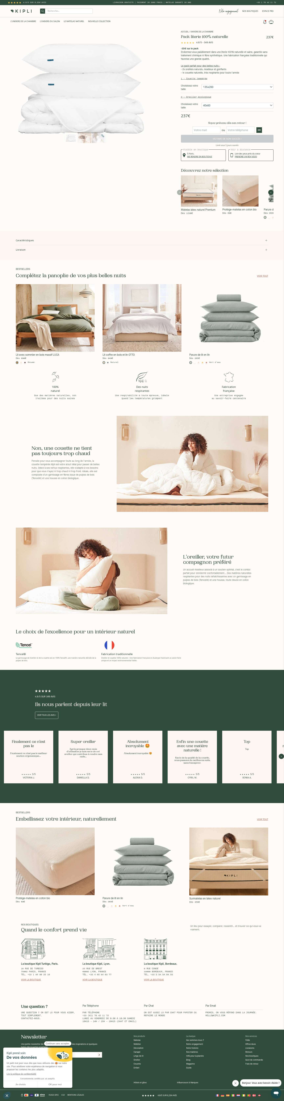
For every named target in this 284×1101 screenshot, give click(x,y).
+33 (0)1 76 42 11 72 (96, 1016)
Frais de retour (251, 1064)
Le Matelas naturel (74, 21)
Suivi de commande (254, 1060)
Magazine (190, 1064)
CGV (63, 1095)
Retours (248, 1052)
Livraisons (249, 1048)
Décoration (138, 1048)
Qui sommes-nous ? (195, 1040)
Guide (188, 1068)
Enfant (136, 1068)
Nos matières (192, 1052)
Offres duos (250, 1044)
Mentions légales (75, 1095)
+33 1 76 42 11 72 (266, 2)
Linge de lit (138, 1056)
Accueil (185, 32)
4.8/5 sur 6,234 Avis (34, 2)
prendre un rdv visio (246, 156)
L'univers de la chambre (23, 21)
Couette (137, 1064)
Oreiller (137, 1060)
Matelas (137, 1040)
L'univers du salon (50, 21)
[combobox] (237, 87)
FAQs (247, 1040)
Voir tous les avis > (46, 715)
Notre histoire (192, 1048)
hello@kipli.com (215, 1016)
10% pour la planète (195, 1056)
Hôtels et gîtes (140, 1083)
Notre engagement (194, 1044)
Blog (188, 1060)
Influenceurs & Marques (187, 1083)
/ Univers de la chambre (201, 32)
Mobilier (137, 1044)
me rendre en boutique (199, 156)
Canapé (137, 1052)
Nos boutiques (251, 1056)
